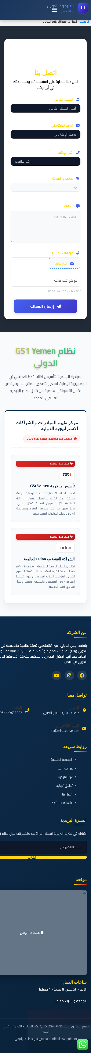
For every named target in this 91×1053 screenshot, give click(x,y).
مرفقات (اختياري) (61, 253)
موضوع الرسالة (62, 178)
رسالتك (68, 206)
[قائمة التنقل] (54, 9)
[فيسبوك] (82, 675)
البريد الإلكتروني (62, 125)
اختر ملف (61, 263)
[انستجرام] (69, 675)
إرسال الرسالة (42, 306)
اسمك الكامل (63, 99)
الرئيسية (84, 21)
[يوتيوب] (56, 675)
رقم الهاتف (65, 152)
